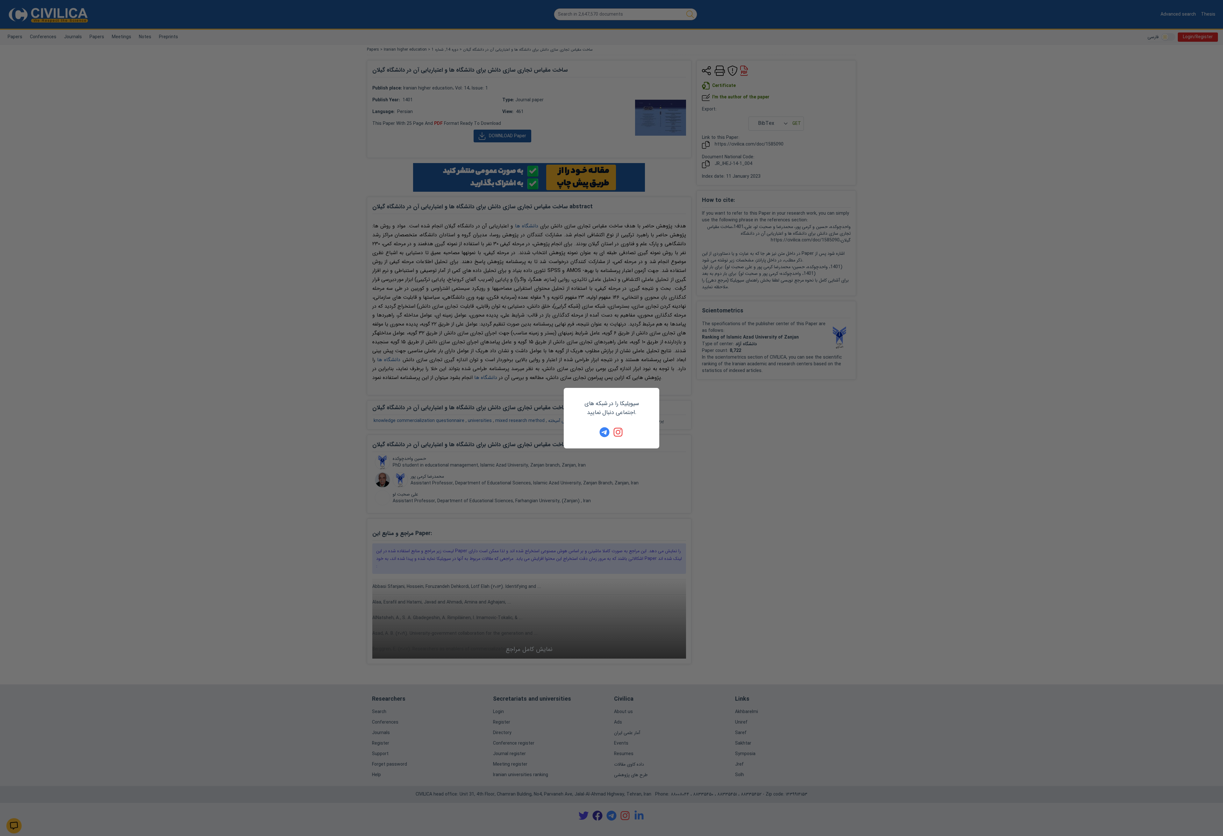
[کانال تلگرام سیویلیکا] (604, 432)
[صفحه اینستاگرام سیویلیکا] (618, 432)
